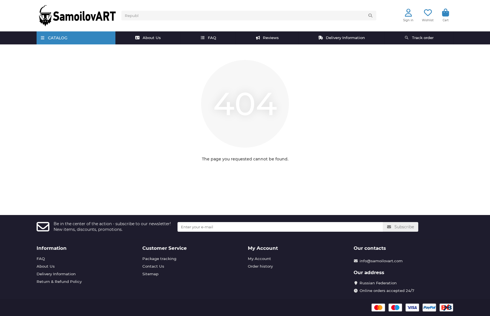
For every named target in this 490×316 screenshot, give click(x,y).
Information (52, 248)
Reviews (271, 37)
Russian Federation (378, 283)
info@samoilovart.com (381, 261)
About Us (152, 37)
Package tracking (159, 258)
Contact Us (153, 266)
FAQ (212, 37)
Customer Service (164, 248)
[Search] (370, 15)
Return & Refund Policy (59, 281)
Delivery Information (345, 37)
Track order (423, 37)
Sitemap (150, 274)
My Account (263, 248)
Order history (260, 266)
